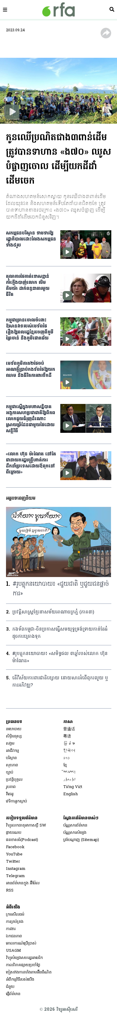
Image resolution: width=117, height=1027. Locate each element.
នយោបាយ (13, 729)
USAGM (13, 951)
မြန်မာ (69, 743)
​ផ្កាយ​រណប (13, 833)
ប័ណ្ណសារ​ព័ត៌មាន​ (75, 825)
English (70, 794)
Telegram (15, 876)
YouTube (14, 854)
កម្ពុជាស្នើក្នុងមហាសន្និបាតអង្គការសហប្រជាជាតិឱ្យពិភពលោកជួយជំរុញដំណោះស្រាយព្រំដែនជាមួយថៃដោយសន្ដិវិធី (30, 419)
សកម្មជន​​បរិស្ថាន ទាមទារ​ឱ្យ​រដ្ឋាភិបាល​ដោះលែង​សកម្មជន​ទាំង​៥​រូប (31, 239)
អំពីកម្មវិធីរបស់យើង (20, 979)
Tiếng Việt (72, 787)
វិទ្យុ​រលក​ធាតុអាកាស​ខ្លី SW (26, 825)
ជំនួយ (10, 987)
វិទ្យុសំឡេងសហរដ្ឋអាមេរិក (24, 958)
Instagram (16, 869)
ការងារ (11, 929)
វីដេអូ (10, 794)
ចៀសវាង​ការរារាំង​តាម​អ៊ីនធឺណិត (29, 972)
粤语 (67, 736)
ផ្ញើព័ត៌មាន (13, 994)
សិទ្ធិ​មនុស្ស (14, 736)
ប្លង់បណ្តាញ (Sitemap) (81, 840)
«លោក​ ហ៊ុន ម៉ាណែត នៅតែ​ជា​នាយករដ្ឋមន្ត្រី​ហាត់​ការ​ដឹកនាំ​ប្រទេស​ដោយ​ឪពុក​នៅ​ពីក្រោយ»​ (31, 463)
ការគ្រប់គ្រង (14, 922)
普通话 (69, 729)
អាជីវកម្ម (12, 751)
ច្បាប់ (9, 772)
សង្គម (10, 743)
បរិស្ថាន (11, 758)
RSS (10, 890)
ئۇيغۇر (69, 780)
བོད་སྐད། (69, 772)
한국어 (69, 751)
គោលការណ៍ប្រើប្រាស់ (21, 943)
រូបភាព (11, 787)
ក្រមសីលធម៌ (15, 914)
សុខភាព (12, 765)
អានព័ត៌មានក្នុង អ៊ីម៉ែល (23, 883)
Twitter (13, 861)
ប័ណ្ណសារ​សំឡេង (74, 833)
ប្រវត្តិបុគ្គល (14, 780)
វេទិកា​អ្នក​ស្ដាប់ (16, 801)
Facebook (15, 847)
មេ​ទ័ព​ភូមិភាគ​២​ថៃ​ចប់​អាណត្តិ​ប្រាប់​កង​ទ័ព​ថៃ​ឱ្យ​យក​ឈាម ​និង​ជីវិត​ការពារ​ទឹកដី (30, 370)
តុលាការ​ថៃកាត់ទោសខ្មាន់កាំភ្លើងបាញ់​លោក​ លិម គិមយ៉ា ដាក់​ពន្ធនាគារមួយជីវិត (28, 286)
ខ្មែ (65, 765)
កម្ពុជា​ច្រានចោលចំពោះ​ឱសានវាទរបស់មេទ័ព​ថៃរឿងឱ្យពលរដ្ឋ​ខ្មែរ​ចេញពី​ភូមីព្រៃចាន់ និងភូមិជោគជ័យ (29, 329)
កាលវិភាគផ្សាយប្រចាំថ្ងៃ (23, 965)
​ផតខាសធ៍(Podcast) (22, 840)
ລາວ (66, 758)
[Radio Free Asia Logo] (58, 9)
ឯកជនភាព (14, 936)
